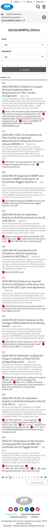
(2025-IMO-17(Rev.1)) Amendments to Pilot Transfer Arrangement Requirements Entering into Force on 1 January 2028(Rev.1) (22, 139)
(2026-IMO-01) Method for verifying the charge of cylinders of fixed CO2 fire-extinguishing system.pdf (23, 379)
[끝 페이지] (45, 477)
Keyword (6, 51)
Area (4, 38)
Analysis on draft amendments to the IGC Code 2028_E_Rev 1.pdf (21, 423)
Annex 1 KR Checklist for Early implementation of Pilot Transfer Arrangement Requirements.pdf (24, 112)
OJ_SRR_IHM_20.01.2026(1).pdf (15, 468)
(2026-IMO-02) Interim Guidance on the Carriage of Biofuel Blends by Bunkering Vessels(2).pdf (23, 342)
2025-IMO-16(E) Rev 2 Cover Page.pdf (26, 241)
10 (38, 477)
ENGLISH (39, 2)
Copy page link (37, 482)
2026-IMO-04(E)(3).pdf (14, 272)
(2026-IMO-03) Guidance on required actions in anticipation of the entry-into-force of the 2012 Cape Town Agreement (23, 284)
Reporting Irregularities (30, 514)
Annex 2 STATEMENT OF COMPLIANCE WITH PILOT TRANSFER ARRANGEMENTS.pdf (22, 123)
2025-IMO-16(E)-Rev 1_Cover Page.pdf (20, 420)
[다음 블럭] (41, 477)
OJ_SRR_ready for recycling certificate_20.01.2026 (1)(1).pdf (24, 469)
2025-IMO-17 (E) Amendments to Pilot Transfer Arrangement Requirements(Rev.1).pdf (23, 163)
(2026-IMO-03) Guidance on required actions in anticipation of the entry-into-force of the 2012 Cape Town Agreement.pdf (23, 308)
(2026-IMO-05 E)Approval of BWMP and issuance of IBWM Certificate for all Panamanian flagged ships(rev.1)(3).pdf (23, 203)
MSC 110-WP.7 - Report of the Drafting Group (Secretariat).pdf (24, 425)
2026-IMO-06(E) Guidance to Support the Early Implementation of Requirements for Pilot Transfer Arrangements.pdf (23, 118)
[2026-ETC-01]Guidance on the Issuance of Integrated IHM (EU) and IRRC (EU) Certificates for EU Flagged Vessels (23, 444)
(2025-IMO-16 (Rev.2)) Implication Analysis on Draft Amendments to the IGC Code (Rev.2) (24, 217)
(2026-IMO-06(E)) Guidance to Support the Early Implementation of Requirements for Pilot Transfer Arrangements (22, 91)
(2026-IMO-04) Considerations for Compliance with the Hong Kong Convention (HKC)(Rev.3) (19, 253)
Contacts (34, 517)
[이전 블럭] (6, 477)
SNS (44, 17)
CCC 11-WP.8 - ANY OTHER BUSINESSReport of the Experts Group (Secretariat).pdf (23, 429)
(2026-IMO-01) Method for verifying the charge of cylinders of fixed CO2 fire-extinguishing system (22, 358)
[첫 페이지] (2, 477)
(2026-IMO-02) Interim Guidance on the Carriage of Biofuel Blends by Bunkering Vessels (23, 323)
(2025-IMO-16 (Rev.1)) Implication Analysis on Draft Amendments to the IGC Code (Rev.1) (24, 401)
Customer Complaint (18, 517)
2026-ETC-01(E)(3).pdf (14, 466)
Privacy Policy (11, 514)
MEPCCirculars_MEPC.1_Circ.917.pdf (17, 346)
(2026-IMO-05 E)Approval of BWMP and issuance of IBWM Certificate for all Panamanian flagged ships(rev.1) (22, 179)
